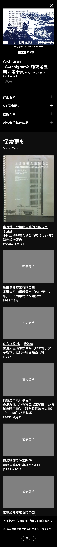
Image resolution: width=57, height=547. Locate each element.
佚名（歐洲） (11, 344)
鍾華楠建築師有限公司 (19, 288)
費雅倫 (28, 344)
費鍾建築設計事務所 (17, 400)
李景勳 (7, 231)
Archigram (13, 61)
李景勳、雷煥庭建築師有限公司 (25, 227)
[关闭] (51, 5)
